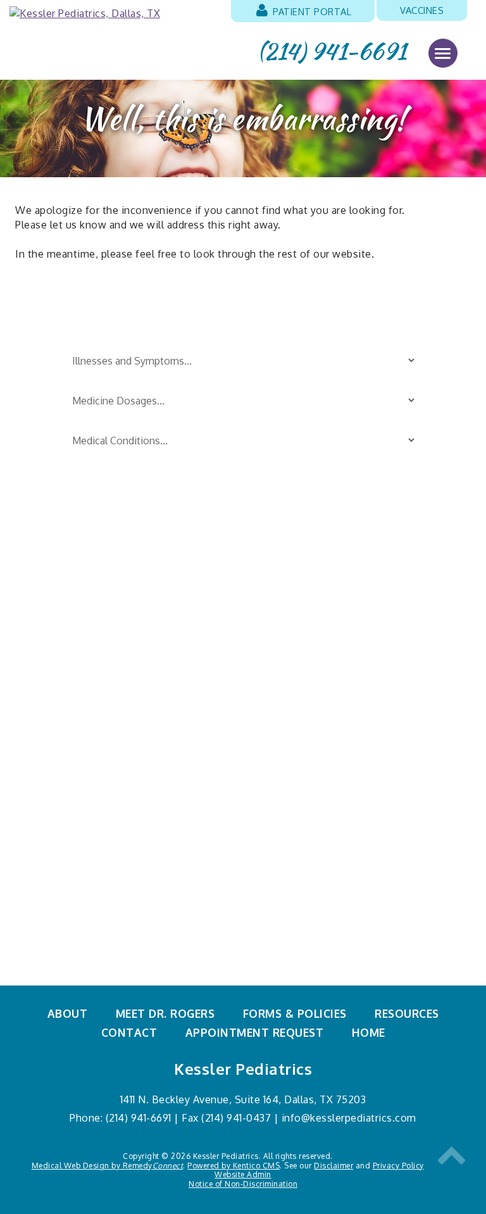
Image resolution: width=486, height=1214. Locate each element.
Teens (259, 674)
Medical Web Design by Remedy (108, 1165)
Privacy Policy (398, 1165)
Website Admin (243, 1174)
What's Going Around (298, 697)
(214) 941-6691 (332, 51)
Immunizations (64, 674)
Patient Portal (311, 11)
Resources (407, 1013)
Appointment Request (254, 1032)
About (67, 1013)
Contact (129, 1032)
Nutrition (50, 721)
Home (368, 1032)
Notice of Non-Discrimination (243, 1184)
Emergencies (59, 628)
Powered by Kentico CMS (233, 1165)
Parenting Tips (282, 581)
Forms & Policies (295, 1013)
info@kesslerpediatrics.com (349, 1117)
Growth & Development (88, 651)
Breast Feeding (64, 581)
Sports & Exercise (289, 651)
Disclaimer (333, 1165)
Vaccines (422, 10)
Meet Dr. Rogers (165, 1013)
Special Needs (280, 628)
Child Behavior (64, 604)
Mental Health (281, 721)
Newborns (52, 697)
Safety (260, 604)
